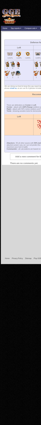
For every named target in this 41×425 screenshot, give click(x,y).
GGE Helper (11, 13)
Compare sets (30, 28)
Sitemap (28, 258)
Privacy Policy (17, 258)
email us (13, 88)
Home (5, 28)
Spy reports (15, 28)
